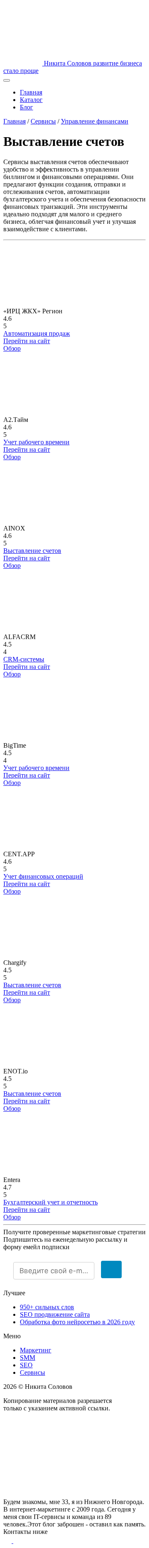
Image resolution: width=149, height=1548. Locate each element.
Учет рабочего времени (36, 442)
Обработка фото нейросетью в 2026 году (77, 1321)
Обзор (12, 348)
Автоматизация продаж (36, 333)
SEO (26, 1365)
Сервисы (43, 121)
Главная (31, 92)
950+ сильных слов (47, 1307)
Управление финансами (94, 121)
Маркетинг (35, 1350)
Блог (26, 107)
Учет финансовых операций (43, 876)
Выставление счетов (32, 550)
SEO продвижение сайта (55, 1314)
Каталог (31, 99)
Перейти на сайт (26, 340)
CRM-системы (23, 659)
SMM (27, 1357)
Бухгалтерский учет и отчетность (50, 1202)
